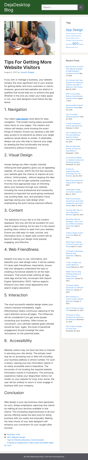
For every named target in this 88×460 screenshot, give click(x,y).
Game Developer (70, 38)
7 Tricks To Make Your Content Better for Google (73, 265)
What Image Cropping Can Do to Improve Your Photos (74, 244)
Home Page (75, 40)
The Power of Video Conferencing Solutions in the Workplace (75, 317)
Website (81, 44)
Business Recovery (71, 33)
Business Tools (13, 434)
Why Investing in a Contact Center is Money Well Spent (74, 299)
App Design (74, 30)
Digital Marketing (76, 36)
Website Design (18, 437)
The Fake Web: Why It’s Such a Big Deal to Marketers (74, 212)
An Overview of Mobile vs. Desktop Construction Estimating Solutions (75, 160)
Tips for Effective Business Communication (25, 440)
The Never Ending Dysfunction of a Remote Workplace (74, 287)
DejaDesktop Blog (17, 7)
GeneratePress (58, 457)
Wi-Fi (76, 47)
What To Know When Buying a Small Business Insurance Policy (74, 96)
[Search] (81, 7)
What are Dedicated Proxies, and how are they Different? (73, 148)
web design (22, 119)
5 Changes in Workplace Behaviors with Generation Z (74, 253)
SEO (9, 437)
